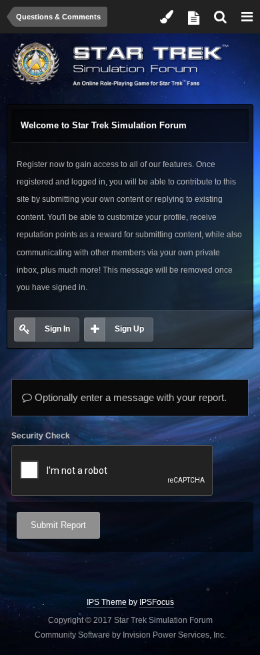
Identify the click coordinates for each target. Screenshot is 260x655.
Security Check (40, 435)
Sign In (57, 329)
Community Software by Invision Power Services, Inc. (130, 635)
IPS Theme (107, 602)
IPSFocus (156, 602)
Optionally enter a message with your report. (129, 397)
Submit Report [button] (58, 525)
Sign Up (129, 329)
